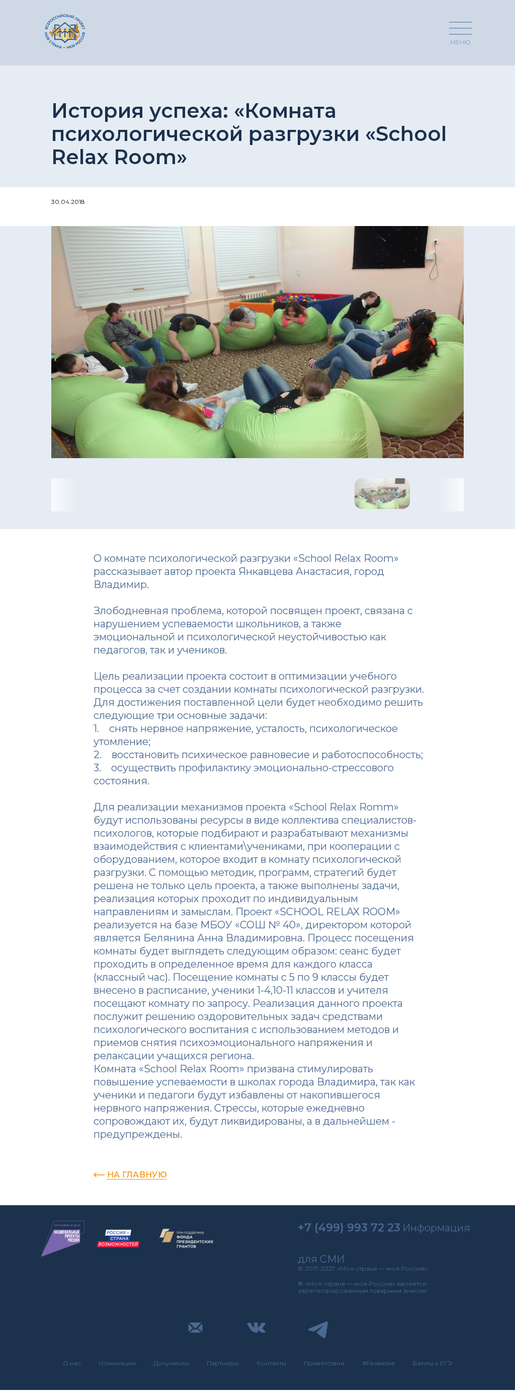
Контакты (271, 1363)
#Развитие (378, 1363)
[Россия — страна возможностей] (118, 1238)
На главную (137, 1175)
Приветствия (324, 1363)
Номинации (117, 1363)
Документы (171, 1363)
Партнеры (223, 1363)
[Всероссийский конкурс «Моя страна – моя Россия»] (65, 31)
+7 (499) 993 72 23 (349, 1227)
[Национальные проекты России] (62, 1238)
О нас (72, 1363)
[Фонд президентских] (186, 1238)
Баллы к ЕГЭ (432, 1363)
